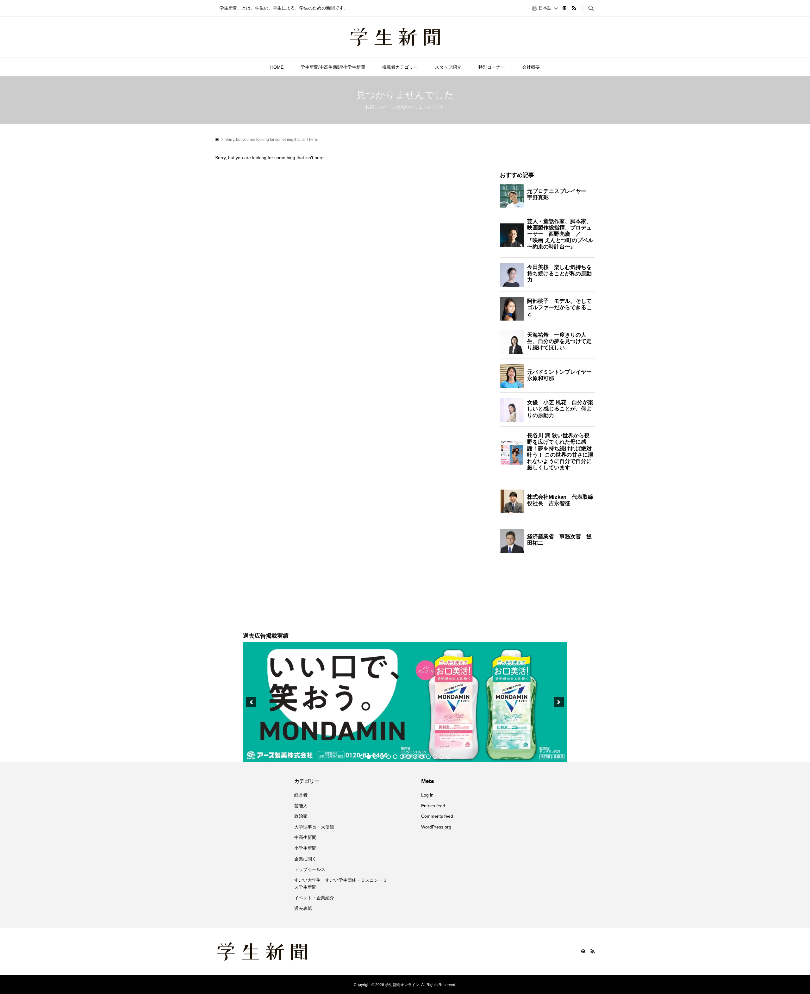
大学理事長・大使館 (314, 826)
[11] (428, 756)
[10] (422, 756)
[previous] (251, 702)
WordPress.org (436, 826)
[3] (375, 756)
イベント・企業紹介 (314, 897)
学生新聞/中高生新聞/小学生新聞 (333, 67)
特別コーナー (491, 67)
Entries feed (433, 805)
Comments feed (437, 816)
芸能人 (301, 805)
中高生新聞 (305, 837)
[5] (388, 756)
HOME (277, 67)
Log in (427, 794)
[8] (408, 756)
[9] (415, 756)
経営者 (301, 794)
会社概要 (531, 67)
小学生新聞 (305, 848)
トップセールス (309, 869)
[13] (441, 756)
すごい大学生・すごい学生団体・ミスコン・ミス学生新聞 (340, 884)
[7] (402, 756)
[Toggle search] (591, 8)
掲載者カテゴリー (400, 67)
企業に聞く (305, 858)
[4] (382, 756)
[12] (435, 756)
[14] (448, 756)
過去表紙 (303, 908)
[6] (395, 756)
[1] (362, 756)
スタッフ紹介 (448, 67)
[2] (368, 756)
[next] (559, 702)
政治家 (301, 816)
